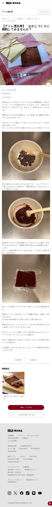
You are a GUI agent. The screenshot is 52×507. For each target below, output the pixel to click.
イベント (20, 435)
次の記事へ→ (34, 360)
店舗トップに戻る (26, 407)
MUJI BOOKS (35, 448)
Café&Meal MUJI (26, 446)
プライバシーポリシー (15, 480)
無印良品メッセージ (14, 469)
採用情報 (26, 467)
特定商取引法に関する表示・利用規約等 (21, 475)
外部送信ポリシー (31, 480)
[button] (3, 3)
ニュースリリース (13, 467)
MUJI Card (33, 456)
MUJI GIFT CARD (13, 459)
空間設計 (25, 438)
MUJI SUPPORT (13, 438)
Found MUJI (23, 448)
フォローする (44, 12)
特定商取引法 (12, 482)
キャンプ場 (11, 448)
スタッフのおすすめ (9, 90)
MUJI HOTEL (12, 451)
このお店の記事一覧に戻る (26, 415)
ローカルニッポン (33, 435)
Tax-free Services (13, 462)
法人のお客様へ (28, 459)
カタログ (23, 456)
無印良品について (30, 469)
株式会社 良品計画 (14, 472)
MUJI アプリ (12, 456)
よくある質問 (12, 441)
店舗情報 (11, 435)
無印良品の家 (12, 446)
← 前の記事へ (17, 360)
